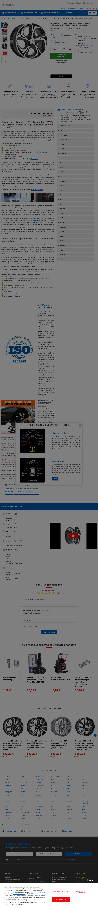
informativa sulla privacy (19, 894)
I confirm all (61, 899)
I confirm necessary (61, 892)
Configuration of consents (83, 892)
